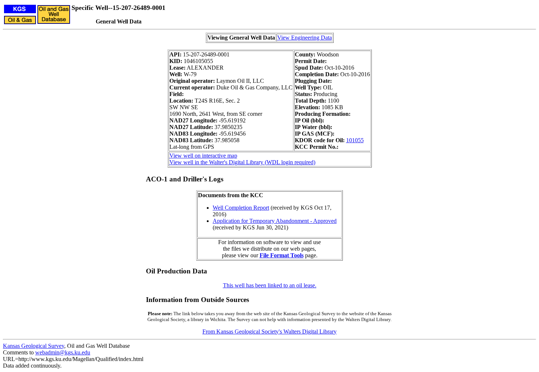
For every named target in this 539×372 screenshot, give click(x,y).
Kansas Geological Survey (33, 346)
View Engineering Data (304, 37)
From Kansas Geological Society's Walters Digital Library (269, 331)
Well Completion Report (241, 208)
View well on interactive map (203, 155)
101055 (355, 140)
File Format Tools (282, 255)
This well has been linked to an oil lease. (269, 285)
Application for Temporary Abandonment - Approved (275, 221)
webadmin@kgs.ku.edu (62, 352)
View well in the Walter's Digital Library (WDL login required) (242, 162)
